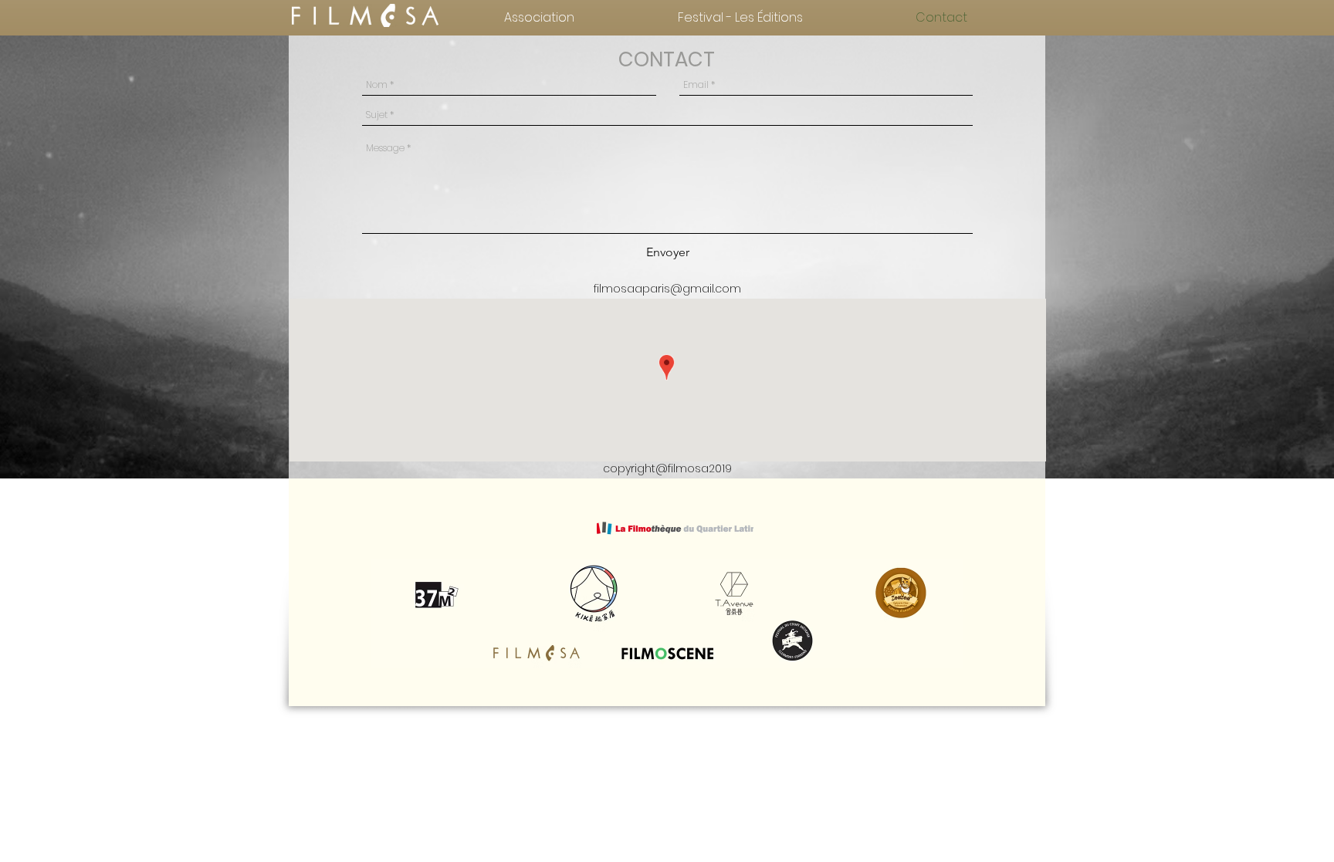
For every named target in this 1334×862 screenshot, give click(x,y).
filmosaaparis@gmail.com (667, 288)
